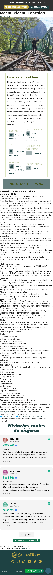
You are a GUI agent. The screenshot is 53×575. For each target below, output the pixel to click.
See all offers (39, 7)
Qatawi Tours (9, 416)
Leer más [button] (7, 461)
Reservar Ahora (7, 16)
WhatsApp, (27, 409)
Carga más (26, 534)
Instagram (5, 412)
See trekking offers (17, 7)
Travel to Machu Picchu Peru (31, 416)
